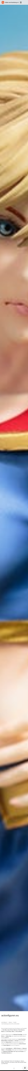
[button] (21, 2)
